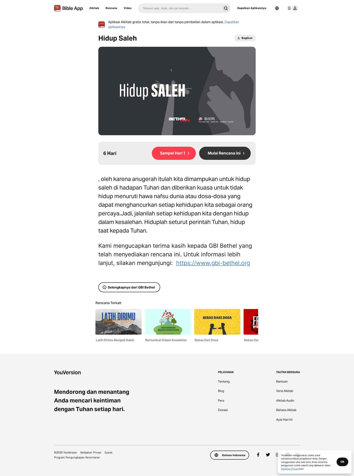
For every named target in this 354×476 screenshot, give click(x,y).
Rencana (111, 8)
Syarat (108, 452)
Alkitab (94, 8)
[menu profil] (292, 8)
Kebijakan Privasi (90, 452)
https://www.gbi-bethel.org (213, 262)
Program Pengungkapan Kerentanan (77, 457)
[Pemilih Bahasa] (277, 8)
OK (342, 461)
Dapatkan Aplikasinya (251, 8)
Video (128, 8)
